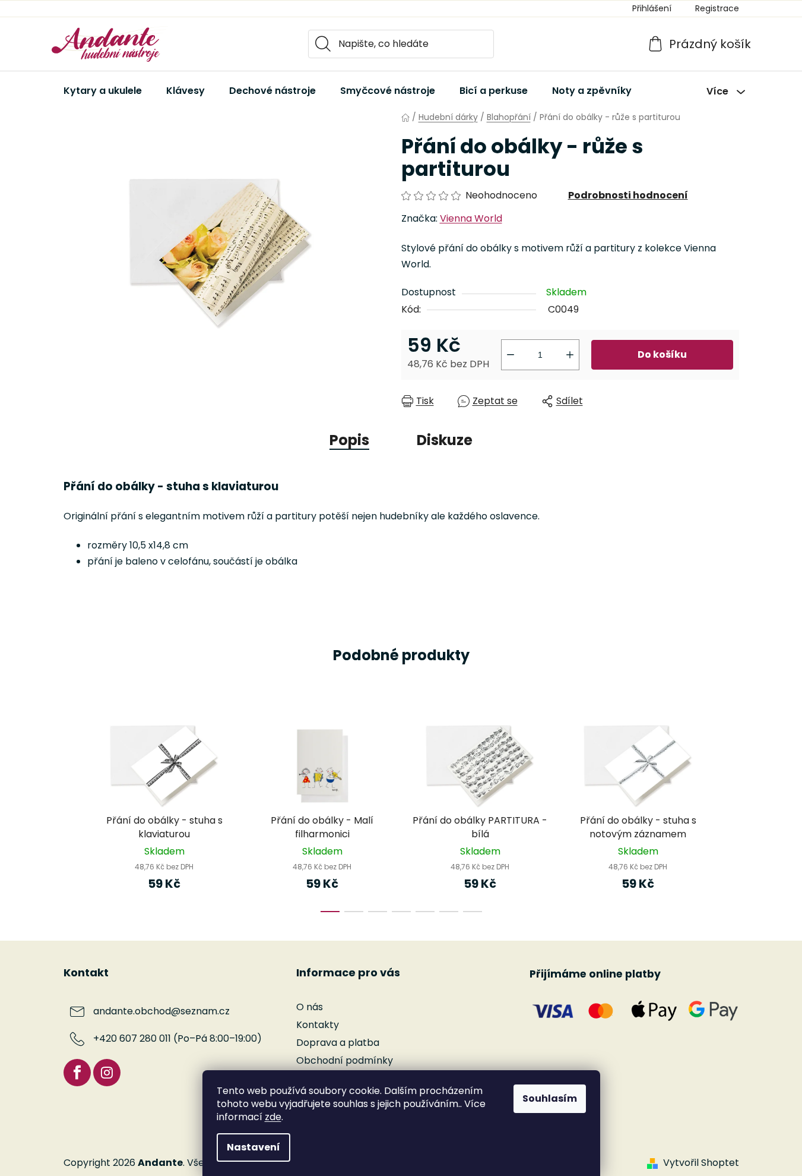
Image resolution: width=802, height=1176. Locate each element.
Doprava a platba (337, 1042)
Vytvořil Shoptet (701, 1162)
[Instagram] (107, 1072)
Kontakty (317, 1025)
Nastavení (253, 1147)
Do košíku (662, 354)
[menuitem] (103, 91)
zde (273, 1117)
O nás (309, 1007)
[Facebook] (77, 1072)
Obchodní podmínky (344, 1060)
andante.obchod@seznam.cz (161, 1011)
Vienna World (471, 218)
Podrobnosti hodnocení (628, 195)
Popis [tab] (349, 440)
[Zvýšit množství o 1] (570, 355)
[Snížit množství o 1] (510, 355)
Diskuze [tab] (445, 440)
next (729, 815)
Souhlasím (549, 1098)
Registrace (717, 8)
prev (73, 815)
